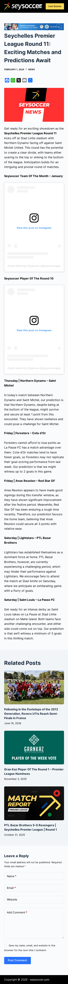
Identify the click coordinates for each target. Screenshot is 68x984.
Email (11, 888)
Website (12, 899)
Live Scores (54, 6)
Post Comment (17, 960)
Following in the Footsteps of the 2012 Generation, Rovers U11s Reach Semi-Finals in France (31, 713)
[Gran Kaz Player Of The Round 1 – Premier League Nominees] (34, 748)
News (31, 69)
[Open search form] (40, 6)
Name (11, 876)
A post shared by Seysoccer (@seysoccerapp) (34, 265)
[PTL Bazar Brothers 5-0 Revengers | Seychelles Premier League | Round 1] (34, 803)
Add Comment (17, 912)
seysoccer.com (39, 979)
